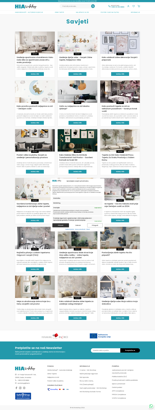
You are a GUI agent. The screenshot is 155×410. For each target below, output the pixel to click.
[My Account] (128, 6)
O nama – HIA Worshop (88, 370)
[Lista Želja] (133, 6)
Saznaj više (35, 74)
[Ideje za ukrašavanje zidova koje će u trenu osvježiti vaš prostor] (35, 287)
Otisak (88, 229)
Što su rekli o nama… (87, 381)
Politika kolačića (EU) (119, 377)
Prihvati (60, 225)
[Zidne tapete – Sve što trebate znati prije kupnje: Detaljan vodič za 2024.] (120, 189)
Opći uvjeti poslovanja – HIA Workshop (93, 388)
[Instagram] (20, 388)
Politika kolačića (69, 229)
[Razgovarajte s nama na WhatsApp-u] (151, 406)
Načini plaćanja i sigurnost (89, 374)
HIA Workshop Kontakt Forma (90, 392)
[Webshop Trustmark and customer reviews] (23, 399)
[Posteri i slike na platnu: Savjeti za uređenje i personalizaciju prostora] (35, 140)
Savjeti (35, 54)
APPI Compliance (118, 391)
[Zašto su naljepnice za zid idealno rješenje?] (77, 91)
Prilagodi (95, 225)
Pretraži (92, 6)
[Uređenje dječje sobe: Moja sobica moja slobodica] (120, 287)
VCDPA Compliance (119, 398)
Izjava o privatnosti (80, 229)
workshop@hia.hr (24, 383)
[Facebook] (16, 388)
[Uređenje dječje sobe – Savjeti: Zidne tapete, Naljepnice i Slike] (77, 43)
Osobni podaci (117, 387)
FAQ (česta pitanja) (87, 384)
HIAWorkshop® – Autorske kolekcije (29, 12)
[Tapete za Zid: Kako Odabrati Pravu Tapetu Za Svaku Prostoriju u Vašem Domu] (120, 140)
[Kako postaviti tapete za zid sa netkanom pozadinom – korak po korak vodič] (120, 91)
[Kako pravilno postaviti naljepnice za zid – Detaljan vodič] (35, 91)
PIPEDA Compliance (119, 394)
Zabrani (78, 225)
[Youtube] (24, 388)
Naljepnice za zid (82, 12)
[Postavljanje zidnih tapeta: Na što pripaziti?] (120, 238)
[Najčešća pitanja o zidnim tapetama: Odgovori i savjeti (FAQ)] (35, 238)
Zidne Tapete (59, 12)
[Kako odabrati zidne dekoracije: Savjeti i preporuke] (120, 43)
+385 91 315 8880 (23, 380)
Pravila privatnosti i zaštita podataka (125, 380)
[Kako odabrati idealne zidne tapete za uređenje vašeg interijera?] (77, 287)
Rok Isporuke (84, 377)
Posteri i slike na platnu (110, 12)
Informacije (135, 12)
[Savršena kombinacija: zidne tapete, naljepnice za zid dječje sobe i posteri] (35, 189)
